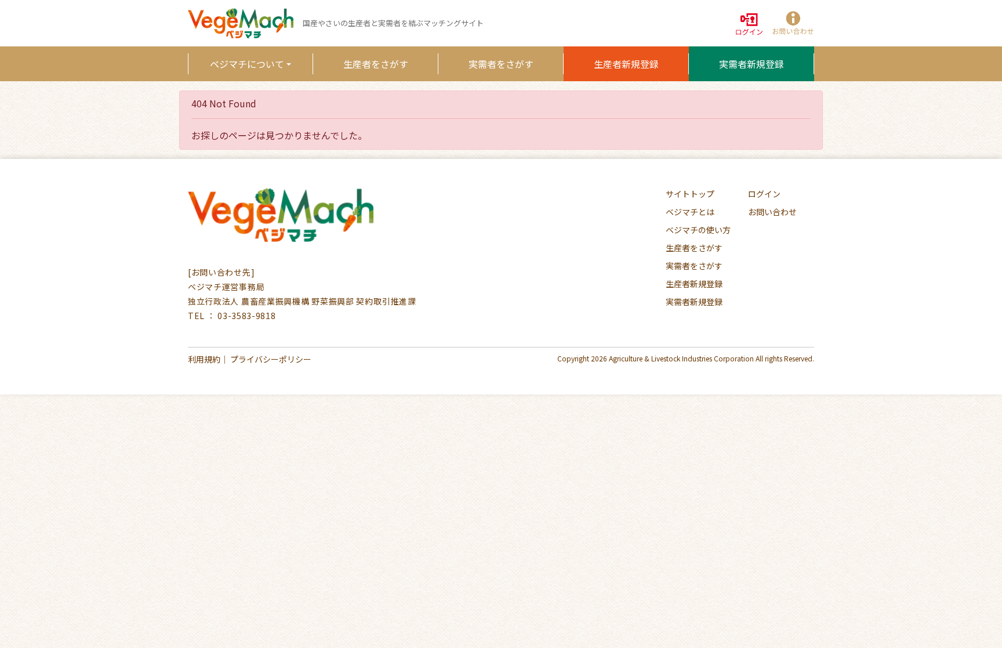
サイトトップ (690, 194)
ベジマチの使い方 (698, 230)
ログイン (764, 194)
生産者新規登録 (626, 64)
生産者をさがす (375, 64)
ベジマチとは (690, 212)
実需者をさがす (501, 64)
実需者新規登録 (751, 64)
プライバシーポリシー (270, 359)
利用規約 (204, 359)
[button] (792, 23)
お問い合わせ (772, 212)
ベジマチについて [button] (247, 64)
